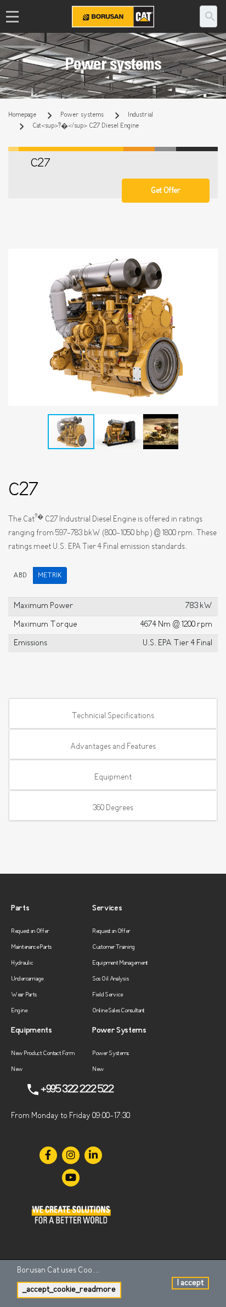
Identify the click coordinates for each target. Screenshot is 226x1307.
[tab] (113, 714)
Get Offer (165, 191)
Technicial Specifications (113, 716)
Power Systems (110, 1054)
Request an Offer (30, 931)
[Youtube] (71, 1177)
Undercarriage (27, 979)
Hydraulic (22, 963)
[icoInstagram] (71, 1155)
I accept (190, 1283)
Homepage (22, 115)
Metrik (50, 575)
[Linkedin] (93, 1155)
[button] (208, 258)
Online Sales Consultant (118, 1011)
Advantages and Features (113, 747)
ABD (20, 575)
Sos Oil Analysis (110, 979)
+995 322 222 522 (77, 1089)
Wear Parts (24, 995)
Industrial (140, 115)
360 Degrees (113, 808)
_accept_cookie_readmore (69, 1290)
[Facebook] (48, 1155)
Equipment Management (120, 963)
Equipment (113, 777)
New (16, 1069)
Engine (19, 1011)
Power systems (82, 115)
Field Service (107, 995)
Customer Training (113, 947)
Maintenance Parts (31, 947)
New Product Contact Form (43, 1054)
